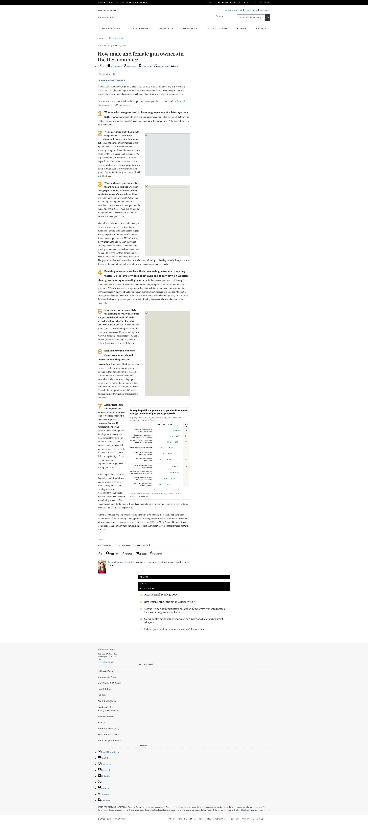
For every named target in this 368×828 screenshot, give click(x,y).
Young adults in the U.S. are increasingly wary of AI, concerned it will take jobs (184, 620)
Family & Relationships (109, 710)
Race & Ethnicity (106, 688)
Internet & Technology (108, 728)
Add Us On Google (107, 73)
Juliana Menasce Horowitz (112, 80)
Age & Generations (107, 700)
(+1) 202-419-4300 (106, 662)
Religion (102, 694)
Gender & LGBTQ (106, 706)
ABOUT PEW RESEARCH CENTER (111, 807)
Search (219, 16)
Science (101, 722)
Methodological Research (110, 740)
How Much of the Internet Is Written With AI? (171, 602)
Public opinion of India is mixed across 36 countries (174, 629)
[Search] (267, 17)
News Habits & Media (108, 734)
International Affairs (107, 676)
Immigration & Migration (109, 682)
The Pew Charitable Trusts (244, 810)
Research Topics (111, 28)
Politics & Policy (105, 670)
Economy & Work (106, 716)
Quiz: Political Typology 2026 (161, 594)
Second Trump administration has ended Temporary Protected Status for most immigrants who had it (184, 610)
